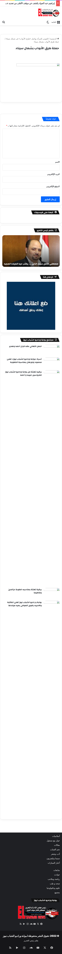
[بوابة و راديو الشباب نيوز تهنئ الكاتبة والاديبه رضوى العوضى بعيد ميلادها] (52, 708)
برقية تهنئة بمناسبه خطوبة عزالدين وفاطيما (25, 591)
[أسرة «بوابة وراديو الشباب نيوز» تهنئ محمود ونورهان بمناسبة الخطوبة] (52, 363)
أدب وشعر (55, 854)
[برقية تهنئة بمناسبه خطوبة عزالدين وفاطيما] (52, 593)
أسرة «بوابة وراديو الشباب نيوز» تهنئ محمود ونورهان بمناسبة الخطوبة (24, 360)
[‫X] (38, 924)
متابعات (56, 870)
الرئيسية (53, 39)
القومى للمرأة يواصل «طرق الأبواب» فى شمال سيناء (27, 39)
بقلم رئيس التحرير (31, 940)
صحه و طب (55, 883)
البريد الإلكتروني (53, 174)
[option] (31, 251)
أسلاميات (56, 836)
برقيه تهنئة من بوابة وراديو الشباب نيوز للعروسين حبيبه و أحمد (23, 373)
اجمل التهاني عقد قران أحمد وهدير (25, 346)
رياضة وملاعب (54, 879)
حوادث (57, 874)
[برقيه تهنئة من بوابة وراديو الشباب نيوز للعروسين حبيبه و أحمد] (52, 478)
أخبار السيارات (54, 863)
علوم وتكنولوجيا (53, 888)
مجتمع (57, 892)
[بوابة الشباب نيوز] (49, 12)
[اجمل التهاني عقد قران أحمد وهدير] (52, 350)
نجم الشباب (55, 849)
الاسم (57, 162)
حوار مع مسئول (53, 840)
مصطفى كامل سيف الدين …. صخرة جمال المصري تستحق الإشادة (33, 262)
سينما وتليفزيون (53, 858)
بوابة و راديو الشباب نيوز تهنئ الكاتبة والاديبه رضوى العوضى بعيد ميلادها (24, 603)
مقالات (57, 845)
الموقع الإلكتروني (53, 186)
